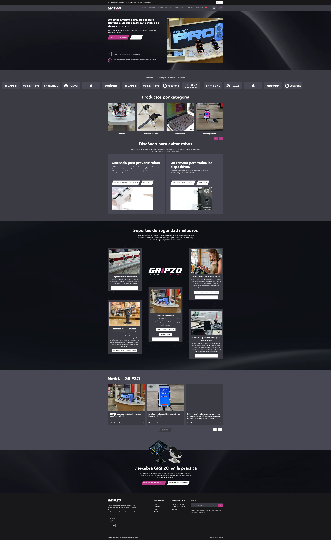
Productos (152, 8)
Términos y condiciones (179, 504)
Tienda (160, 8)
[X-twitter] (118, 525)
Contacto (190, 8)
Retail (155, 509)
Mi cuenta (199, 8)
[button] (221, 138)
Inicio (144, 8)
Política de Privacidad (178, 507)
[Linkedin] (109, 525)
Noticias (168, 8)
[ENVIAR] (220, 505)
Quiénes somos (179, 8)
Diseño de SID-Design (216, 537)
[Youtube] (114, 525)
